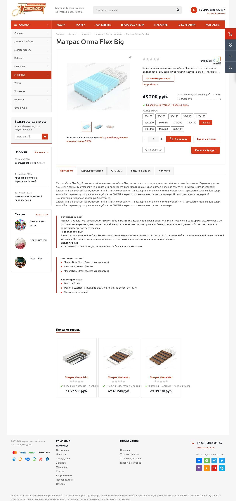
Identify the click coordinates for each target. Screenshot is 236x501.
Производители (132, 24)
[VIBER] (199, 468)
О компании (186, 24)
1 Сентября (36, 258)
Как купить (103, 24)
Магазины (161, 24)
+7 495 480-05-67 (212, 9)
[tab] (150, 84)
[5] (158, 59)
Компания (63, 441)
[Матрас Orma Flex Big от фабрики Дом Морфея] (98, 86)
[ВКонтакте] (199, 460)
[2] (148, 59)
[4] (155, 59)
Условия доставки (130, 458)
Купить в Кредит (205, 150)
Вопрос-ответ (64, 475)
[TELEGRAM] (214, 460)
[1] (144, 59)
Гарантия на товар (130, 462)
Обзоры (60, 484)
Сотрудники (63, 458)
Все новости (41, 152)
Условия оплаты (129, 454)
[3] (151, 59)
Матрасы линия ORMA (79, 141)
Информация (129, 441)
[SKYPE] (222, 468)
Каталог (24, 24)
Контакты (213, 24)
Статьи (60, 471)
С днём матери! (38, 240)
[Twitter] (222, 460)
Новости (61, 454)
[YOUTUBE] (214, 468)
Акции (61, 24)
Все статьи (42, 214)
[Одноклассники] (207, 468)
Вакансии (61, 462)
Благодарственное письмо (30, 162)
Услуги (80, 24)
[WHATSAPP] (207, 460)
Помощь (62, 445)
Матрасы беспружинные (114, 137)
